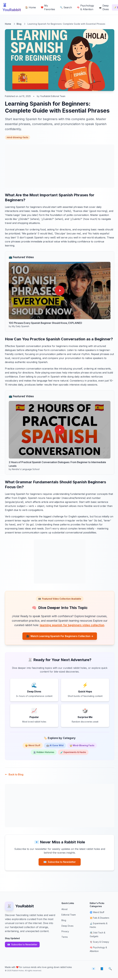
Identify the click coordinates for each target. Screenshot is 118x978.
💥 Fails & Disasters (99, 917)
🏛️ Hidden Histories (43, 752)
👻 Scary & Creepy (99, 942)
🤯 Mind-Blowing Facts (82, 745)
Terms (64, 937)
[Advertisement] (59, 166)
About (64, 909)
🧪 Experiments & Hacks (73, 752)
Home (8, 24)
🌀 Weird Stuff (97, 912)
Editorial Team (68, 914)
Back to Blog (16, 774)
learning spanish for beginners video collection (72, 625)
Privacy (65, 931)
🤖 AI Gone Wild (54, 745)
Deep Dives (67, 925)
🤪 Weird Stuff (32, 745)
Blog (19, 24)
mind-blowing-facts (17, 137)
